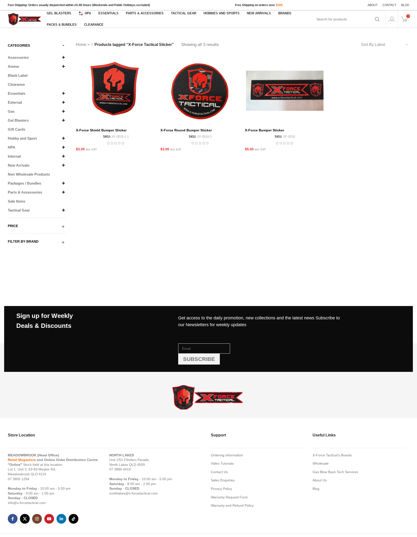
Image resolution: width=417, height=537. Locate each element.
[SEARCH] (377, 19)
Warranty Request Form (229, 497)
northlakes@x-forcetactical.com (133, 493)
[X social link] (25, 519)
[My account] (392, 19)
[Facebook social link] (13, 519)
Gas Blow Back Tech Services (335, 472)
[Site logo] (25, 19)
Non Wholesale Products (29, 174)
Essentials (16, 93)
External (15, 102)
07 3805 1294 (18, 479)
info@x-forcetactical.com (27, 503)
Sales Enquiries (223, 480)
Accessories (18, 57)
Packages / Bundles (24, 183)
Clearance (16, 84)
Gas (11, 111)
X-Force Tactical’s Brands (332, 455)
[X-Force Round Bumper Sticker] (200, 91)
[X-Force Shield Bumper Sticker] (115, 91)
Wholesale (321, 463)
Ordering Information (227, 455)
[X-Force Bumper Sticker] (284, 91)
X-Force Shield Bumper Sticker (101, 130)
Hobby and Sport (22, 138)
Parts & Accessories (25, 192)
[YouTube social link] (49, 519)
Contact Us (219, 472)
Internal (14, 156)
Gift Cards (16, 129)
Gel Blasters (18, 120)
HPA (11, 147)
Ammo (13, 66)
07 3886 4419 (120, 469)
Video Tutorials (222, 463)
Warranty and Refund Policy (232, 505)
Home (81, 45)
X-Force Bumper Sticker (264, 130)
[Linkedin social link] (61, 519)
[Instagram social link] (37, 519)
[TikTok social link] (73, 519)
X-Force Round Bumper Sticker (186, 130)
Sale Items (16, 201)
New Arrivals (18, 165)
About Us (320, 480)
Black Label (18, 75)
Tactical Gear (19, 210)
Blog (316, 489)
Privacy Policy (221, 489)
